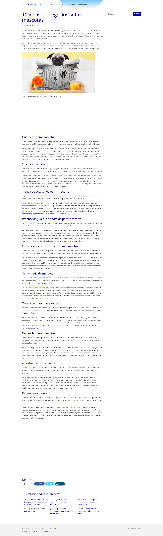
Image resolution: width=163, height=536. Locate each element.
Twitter (138, 528)
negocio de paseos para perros (67, 407)
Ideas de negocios (31, 480)
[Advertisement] (62, 116)
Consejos (72, 4)
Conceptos (61, 4)
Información (26, 531)
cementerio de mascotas (37, 288)
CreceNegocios (31, 528)
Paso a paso (82, 4)
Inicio (53, 4)
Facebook (130, 528)
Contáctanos (35, 531)
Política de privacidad (47, 531)
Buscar (137, 14)
